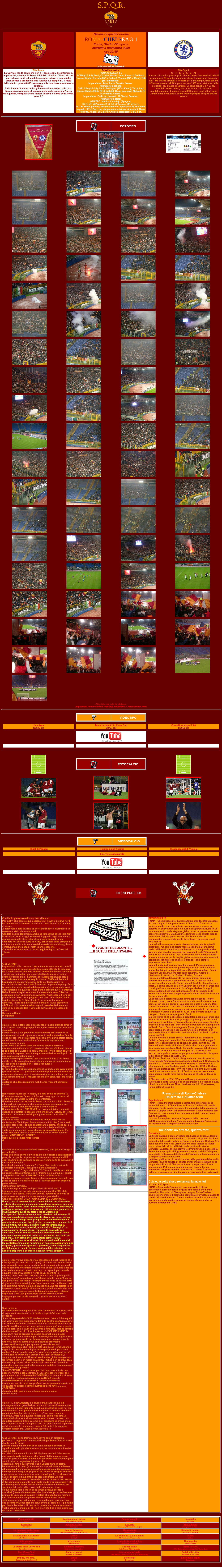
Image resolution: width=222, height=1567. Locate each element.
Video (190, 1535)
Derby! (73, 1535)
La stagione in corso (74, 1519)
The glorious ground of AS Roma (74, 1532)
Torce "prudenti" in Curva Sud (111, 725)
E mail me (129, 1560)
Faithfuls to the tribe (190, 1554)
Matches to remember (74, 1549)
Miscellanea (74, 1541)
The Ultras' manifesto (129, 1543)
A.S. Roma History (26, 1538)
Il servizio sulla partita (112, 854)
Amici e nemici (74, 1552)
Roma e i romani (190, 1530)
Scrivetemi (129, 1557)
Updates (129, 1521)
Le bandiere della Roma (26, 1530)
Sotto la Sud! (190, 1546)
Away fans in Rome (190, 1527)
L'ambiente (38, 725)
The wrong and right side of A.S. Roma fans (129, 1554)
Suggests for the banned (26, 1560)
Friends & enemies (74, 1554)
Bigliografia (190, 1541)
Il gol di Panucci (39, 849)
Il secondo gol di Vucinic (183, 849)
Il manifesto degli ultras (129, 1541)
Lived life (26, 1543)
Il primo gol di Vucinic (112, 849)
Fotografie (190, 1519)
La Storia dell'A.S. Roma (26, 1535)
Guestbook (190, 1560)
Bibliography (190, 1543)
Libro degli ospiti (190, 1557)
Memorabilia (129, 1530)
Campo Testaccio (74, 1530)
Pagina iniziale (26, 1519)
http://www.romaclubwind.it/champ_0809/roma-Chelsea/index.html (111, 706)
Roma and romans (190, 1532)
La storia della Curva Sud (26, 1546)
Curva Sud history (26, 1549)
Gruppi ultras (129, 1546)
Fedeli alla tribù (190, 1552)
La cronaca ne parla (129, 1552)
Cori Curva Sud (26, 1552)
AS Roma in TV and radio (129, 1538)
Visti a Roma (190, 1524)
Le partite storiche (74, 1546)
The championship (74, 1521)
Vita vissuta (26, 1541)
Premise (26, 1527)
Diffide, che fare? (26, 1557)
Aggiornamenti (130, 1519)
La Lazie (129, 1524)
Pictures (190, 1521)
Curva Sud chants (26, 1554)
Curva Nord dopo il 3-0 (183, 725)
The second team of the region (129, 1527)
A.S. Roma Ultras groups (129, 1549)
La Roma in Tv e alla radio (129, 1535)
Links (74, 1557)
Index (26, 1521)
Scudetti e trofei (73, 1524)
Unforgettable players (26, 1532)
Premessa (26, 1524)
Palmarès (74, 1527)
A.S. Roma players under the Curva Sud (190, 1549)
